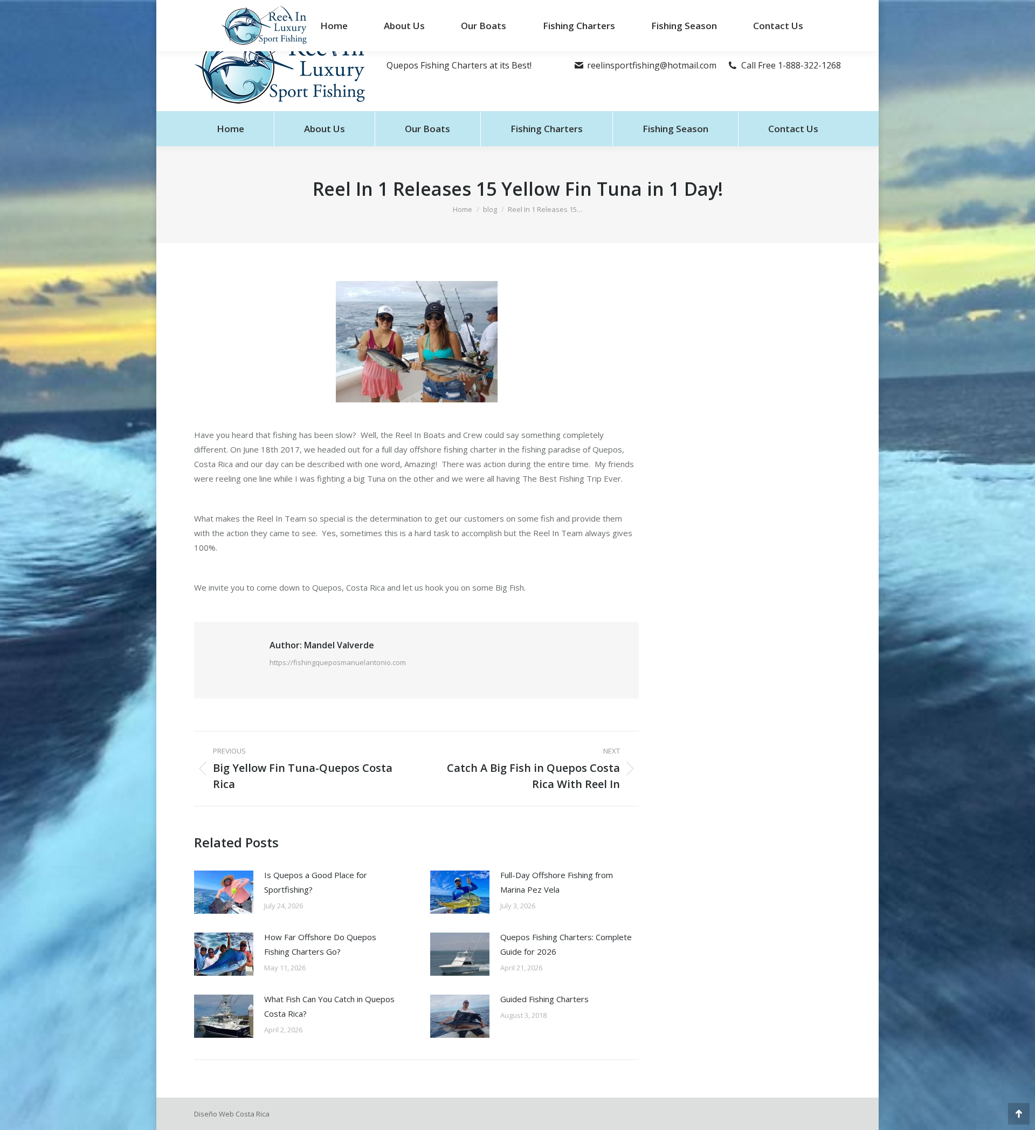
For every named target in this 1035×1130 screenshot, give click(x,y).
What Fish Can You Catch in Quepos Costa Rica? (329, 1006)
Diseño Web (214, 1114)
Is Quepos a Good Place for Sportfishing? (315, 882)
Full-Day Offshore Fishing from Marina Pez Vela (556, 882)
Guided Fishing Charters (544, 999)
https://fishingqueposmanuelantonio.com (338, 662)
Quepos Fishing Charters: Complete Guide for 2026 (566, 944)
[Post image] (223, 892)
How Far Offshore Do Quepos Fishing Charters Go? (320, 944)
